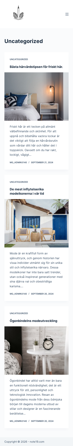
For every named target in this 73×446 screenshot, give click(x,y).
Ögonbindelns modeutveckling (33, 321)
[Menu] (67, 14)
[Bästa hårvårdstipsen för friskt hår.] (36, 96)
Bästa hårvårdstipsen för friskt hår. (36, 67)
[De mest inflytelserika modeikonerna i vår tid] (36, 223)
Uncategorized (19, 59)
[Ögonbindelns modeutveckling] (36, 350)
